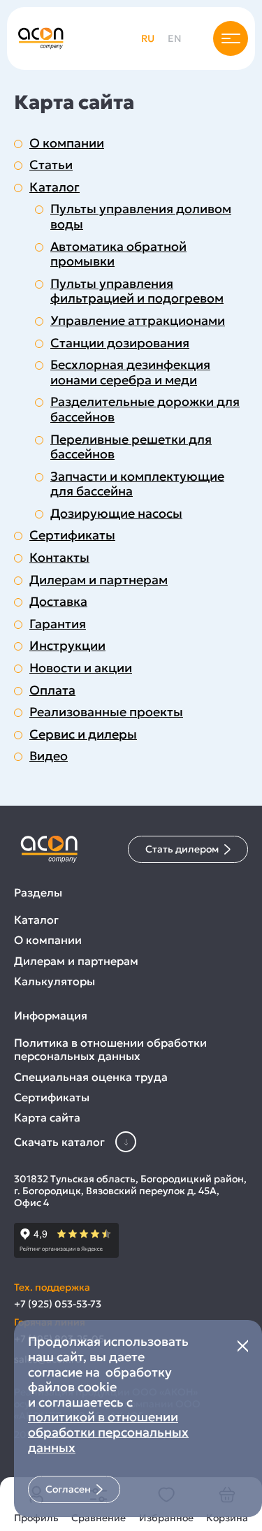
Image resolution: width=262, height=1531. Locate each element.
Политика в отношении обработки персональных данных (110, 1049)
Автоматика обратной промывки (118, 254)
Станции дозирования (119, 343)
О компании (66, 143)
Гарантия (57, 624)
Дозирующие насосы (116, 513)
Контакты (59, 557)
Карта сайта (47, 1117)
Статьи (51, 165)
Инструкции (67, 645)
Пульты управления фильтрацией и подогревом (137, 291)
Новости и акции (80, 668)
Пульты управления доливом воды (140, 216)
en (175, 38)
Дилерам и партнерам (98, 580)
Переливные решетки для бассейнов (131, 447)
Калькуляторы (54, 981)
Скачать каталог (59, 1142)
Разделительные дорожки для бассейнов (145, 409)
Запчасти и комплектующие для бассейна (137, 484)
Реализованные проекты (106, 712)
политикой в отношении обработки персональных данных (108, 1432)
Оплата (52, 690)
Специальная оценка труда (91, 1077)
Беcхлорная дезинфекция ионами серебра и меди (130, 372)
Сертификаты (72, 535)
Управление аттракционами (137, 320)
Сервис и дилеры (83, 734)
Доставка (58, 601)
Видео (48, 756)
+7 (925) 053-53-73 (57, 1304)
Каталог (54, 187)
